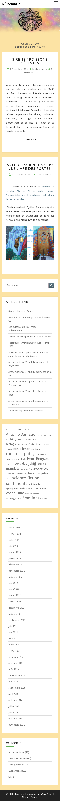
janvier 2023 (14, 558)
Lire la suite (31, 139)
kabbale (41, 463)
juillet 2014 (14, 706)
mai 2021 (13, 632)
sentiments (16, 483)
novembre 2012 (16, 724)
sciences (43, 479)
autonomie (43, 440)
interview (9, 464)
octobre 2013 (15, 718)
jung (32, 463)
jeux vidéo (20, 464)
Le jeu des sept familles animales (25, 410)
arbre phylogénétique (44, 435)
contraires (36, 449)
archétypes (13, 439)
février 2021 (14, 650)
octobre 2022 (15, 576)
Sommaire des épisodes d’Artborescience (29, 336)
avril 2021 (13, 638)
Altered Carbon (11, 430)
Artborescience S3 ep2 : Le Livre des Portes (30, 166)
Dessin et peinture (18, 758)
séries (23, 488)
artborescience (30, 439)
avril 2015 (13, 693)
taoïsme (30, 489)
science (8, 479)
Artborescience (16, 752)
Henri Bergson (38, 458)
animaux (23, 429)
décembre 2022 (16, 564)
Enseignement (16, 764)
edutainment (13, 458)
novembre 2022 (16, 570)
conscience (21, 449)
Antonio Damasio (21, 434)
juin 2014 (13, 712)
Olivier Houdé (10, 474)
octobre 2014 (15, 700)
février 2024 (14, 533)
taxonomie (40, 488)
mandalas (24, 469)
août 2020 (13, 669)
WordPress (47, 793)
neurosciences (38, 469)
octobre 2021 (15, 613)
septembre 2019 (17, 675)
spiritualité (34, 484)
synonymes (12, 488)
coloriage (9, 449)
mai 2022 (13, 583)
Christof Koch (35, 444)
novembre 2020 (16, 656)
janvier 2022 (14, 601)
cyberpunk (39, 454)
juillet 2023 (14, 539)
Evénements (15, 770)
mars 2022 (13, 589)
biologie (11, 444)
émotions (31, 498)
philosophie (32, 473)
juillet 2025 (14, 527)
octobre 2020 (15, 663)
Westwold (28, 494)
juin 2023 (13, 546)
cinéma (46, 444)
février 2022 (14, 595)
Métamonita (11, 4)
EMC (23, 458)
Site (10, 776)
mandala (13, 468)
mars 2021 (13, 644)
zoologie (36, 494)
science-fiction (25, 478)
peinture (20, 474)
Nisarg (34, 797)
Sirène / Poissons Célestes (30, 61)
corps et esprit (18, 454)
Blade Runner (22, 444)
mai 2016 (13, 681)
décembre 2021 (16, 607)
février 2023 (14, 552)
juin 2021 (13, 626)
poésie (44, 473)
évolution (43, 499)
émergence (13, 498)
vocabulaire (15, 493)
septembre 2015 (17, 687)
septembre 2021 (17, 620)
